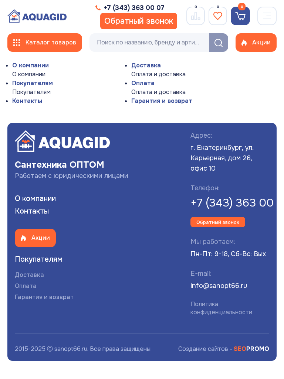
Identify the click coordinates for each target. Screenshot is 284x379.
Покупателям (32, 83)
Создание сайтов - (223, 349)
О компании (30, 65)
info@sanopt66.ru (218, 286)
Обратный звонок (138, 21)
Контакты (27, 101)
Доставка (146, 65)
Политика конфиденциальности (221, 308)
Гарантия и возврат (161, 101)
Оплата (143, 83)
